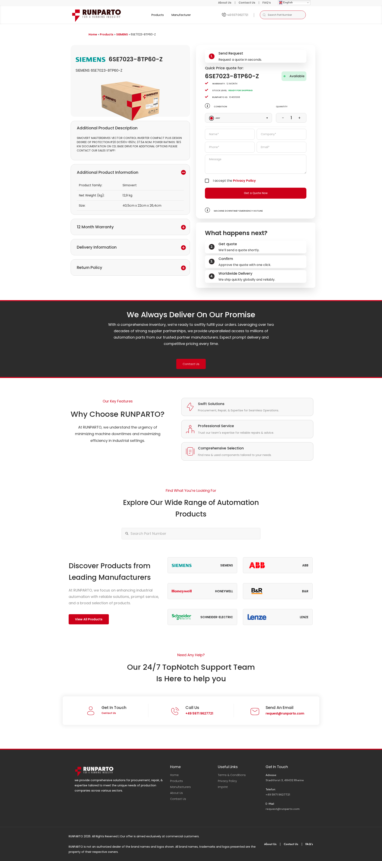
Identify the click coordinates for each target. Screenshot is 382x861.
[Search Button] (264, 15)
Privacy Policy (244, 180)
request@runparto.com (285, 713)
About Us (224, 3)
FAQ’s (266, 3)
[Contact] (223, 14)
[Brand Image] (182, 565)
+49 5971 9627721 (237, 15)
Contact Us (247, 3)
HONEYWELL (224, 591)
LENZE (304, 617)
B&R (305, 591)
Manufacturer (181, 15)
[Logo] (96, 14)
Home (93, 34)
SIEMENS (122, 34)
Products (157, 15)
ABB (305, 565)
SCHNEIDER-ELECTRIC (216, 617)
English (287, 2)
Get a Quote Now (256, 193)
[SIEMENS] (90, 59)
